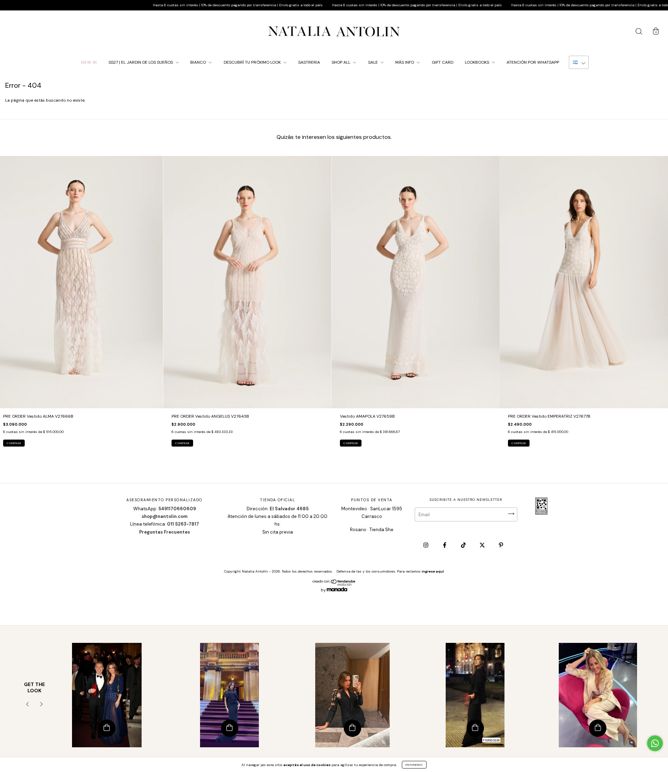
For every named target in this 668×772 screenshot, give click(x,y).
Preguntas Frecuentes (164, 532)
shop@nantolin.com (165, 516)
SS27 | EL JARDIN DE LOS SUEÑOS (141, 62)
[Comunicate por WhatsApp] (655, 743)
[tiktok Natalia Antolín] (464, 545)
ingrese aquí (433, 571)
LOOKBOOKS (477, 62)
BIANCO (198, 62)
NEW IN (89, 62)
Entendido (414, 764)
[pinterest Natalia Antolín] (501, 545)
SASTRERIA (309, 62)
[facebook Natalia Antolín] (445, 545)
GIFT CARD (442, 62)
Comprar (14, 443)
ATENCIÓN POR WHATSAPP (533, 62)
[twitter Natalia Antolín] (483, 545)
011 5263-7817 (183, 524)
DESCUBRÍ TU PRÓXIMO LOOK (253, 62)
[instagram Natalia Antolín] (426, 545)
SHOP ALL (341, 62)
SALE (373, 62)
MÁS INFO (405, 62)
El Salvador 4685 (289, 509)
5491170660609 (177, 509)
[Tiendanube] (334, 584)
